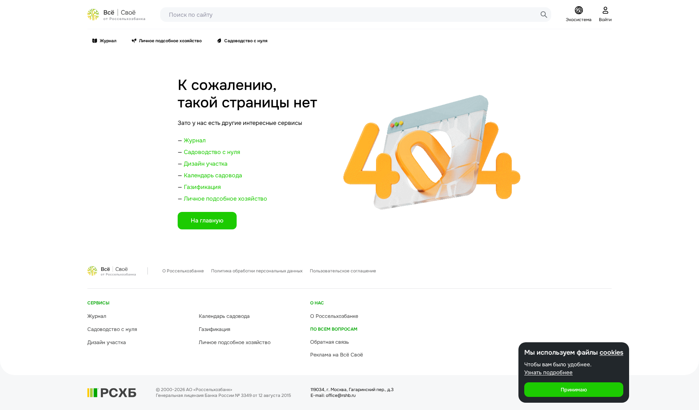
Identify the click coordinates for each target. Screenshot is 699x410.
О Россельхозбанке (183, 271)
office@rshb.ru (341, 395)
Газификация (202, 187)
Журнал (108, 41)
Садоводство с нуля (246, 41)
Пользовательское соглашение (343, 271)
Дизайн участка (206, 163)
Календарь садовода (213, 175)
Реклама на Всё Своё (336, 354)
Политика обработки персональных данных (257, 271)
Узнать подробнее (548, 372)
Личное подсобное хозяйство (170, 41)
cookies (611, 352)
